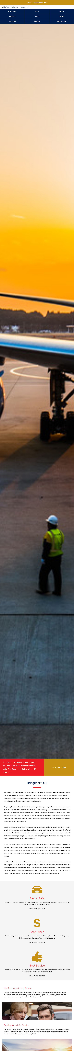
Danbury (36, 16)
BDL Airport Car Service (10, 7)
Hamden (61, 16)
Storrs (37, 11)
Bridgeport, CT (25, 7)
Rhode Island (12, 11)
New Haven (12, 21)
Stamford (37, 21)
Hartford (61, 11)
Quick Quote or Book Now (37, 3)
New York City (61, 21)
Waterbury (12, 16)
